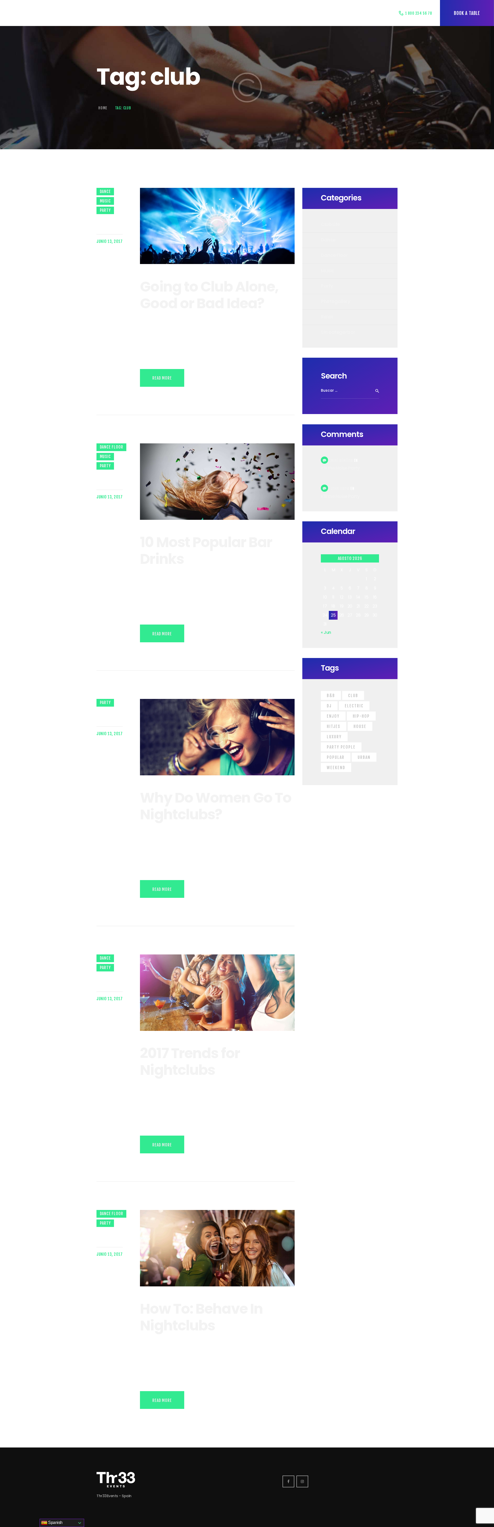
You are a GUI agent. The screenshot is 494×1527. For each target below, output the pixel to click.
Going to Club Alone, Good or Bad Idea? (209, 295)
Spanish (55, 1522)
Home (102, 108)
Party (105, 210)
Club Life (330, 224)
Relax (327, 316)
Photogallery (335, 301)
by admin (103, 222)
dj (329, 705)
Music (105, 201)
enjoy (333, 716)
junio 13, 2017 (109, 241)
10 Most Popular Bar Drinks (206, 550)
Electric (354, 705)
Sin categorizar (338, 332)
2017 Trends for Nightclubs (190, 1061)
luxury (334, 736)
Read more (162, 378)
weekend (336, 767)
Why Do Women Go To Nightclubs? (215, 806)
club (353, 695)
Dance (105, 191)
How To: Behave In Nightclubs (201, 1317)
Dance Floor (111, 447)
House (360, 726)
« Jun (326, 632)
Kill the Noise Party (340, 468)
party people (341, 747)
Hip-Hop (361, 716)
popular (336, 757)
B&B (331, 695)
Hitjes (333, 726)
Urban (364, 757)
